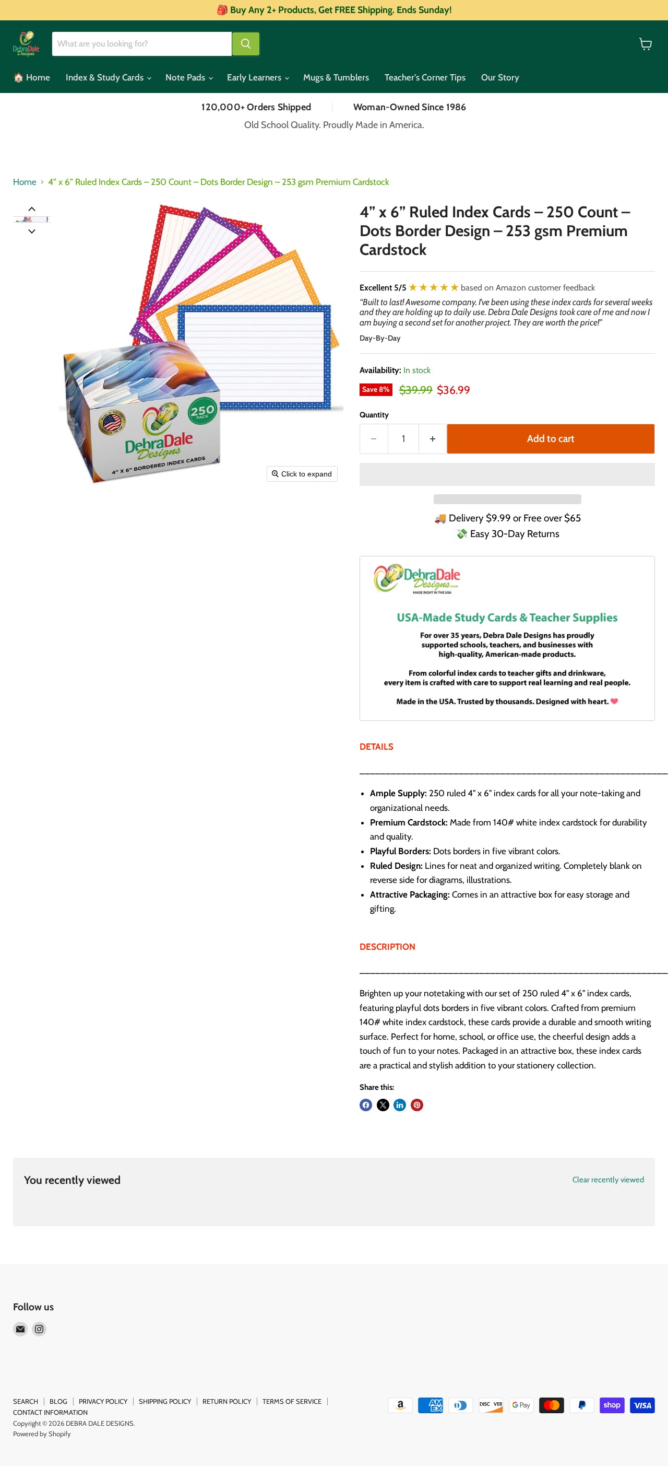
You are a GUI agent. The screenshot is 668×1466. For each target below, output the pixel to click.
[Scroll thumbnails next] (32, 230)
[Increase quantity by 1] (433, 439)
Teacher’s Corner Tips (425, 77)
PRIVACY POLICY (103, 1401)
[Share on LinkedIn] (399, 1105)
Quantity (374, 415)
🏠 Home (31, 77)
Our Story (500, 77)
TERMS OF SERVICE (292, 1401)
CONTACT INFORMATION (50, 1412)
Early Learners (255, 77)
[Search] (246, 44)
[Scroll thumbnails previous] (32, 208)
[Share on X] (383, 1105)
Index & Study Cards (106, 77)
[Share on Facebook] (366, 1105)
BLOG (58, 1401)
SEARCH (25, 1401)
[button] (32, 219)
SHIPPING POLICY (165, 1401)
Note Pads (186, 77)
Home (25, 182)
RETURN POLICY (226, 1401)
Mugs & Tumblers (336, 77)
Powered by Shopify (42, 1433)
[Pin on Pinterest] (417, 1105)
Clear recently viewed (608, 1180)
